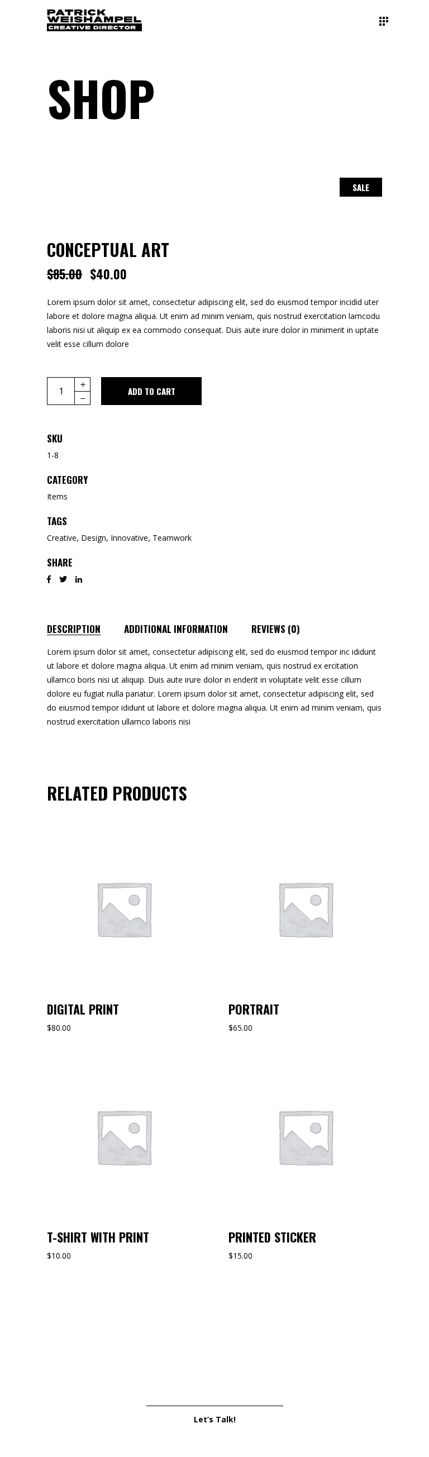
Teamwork (172, 537)
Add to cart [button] (123, 908)
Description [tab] (74, 628)
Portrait (253, 1009)
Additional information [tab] (176, 628)
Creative (62, 537)
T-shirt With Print (98, 1237)
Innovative (129, 537)
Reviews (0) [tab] (275, 628)
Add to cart (151, 391)
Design (93, 537)
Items (57, 496)
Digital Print (83, 1009)
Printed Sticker (272, 1237)
